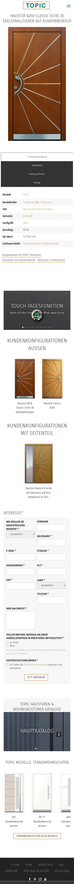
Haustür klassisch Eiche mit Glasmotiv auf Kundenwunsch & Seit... (39, 493)
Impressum (11, 871)
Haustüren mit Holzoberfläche (18, 260)
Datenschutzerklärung (22, 660)
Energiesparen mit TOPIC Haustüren (21, 255)
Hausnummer (15, 565)
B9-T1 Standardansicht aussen (42, 821)
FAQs (37, 284)
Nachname (44, 536)
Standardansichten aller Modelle (37, 836)
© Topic (15, 864)
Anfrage (37, 182)
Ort (9, 580)
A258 (25, 194)
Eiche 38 (27, 216)
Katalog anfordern (37, 174)
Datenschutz (45, 864)
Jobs (37, 277)
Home (28, 864)
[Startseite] (34, 5)
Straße (43, 550)
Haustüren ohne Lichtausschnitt (41, 243)
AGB (61, 864)
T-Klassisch (29, 202)
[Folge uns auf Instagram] (40, 879)
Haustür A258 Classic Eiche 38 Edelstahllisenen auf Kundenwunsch (25, 412)
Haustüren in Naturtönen (51, 260)
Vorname (42, 521)
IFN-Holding (62, 871)
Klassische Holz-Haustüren (38, 209)
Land (41, 580)
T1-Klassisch (45, 202)
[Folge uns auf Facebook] (30, 879)
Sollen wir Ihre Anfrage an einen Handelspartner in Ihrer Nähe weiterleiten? (35, 636)
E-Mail (11, 550)
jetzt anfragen (36, 677)
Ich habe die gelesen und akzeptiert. (36, 666)
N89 (25, 223)
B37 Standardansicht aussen (14, 821)
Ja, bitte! (14, 642)
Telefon (43, 594)
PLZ (40, 565)
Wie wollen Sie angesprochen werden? (15, 525)
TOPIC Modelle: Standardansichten (37, 762)
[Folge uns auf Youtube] (45, 879)
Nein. (12, 645)
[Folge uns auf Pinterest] (35, 879)
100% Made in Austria (36, 871)
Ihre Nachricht (16, 608)
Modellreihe (37, 165)
